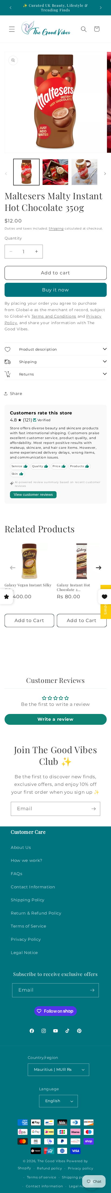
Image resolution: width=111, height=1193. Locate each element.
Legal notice (80, 1186)
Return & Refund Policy (36, 913)
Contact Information (33, 886)
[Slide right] (105, 174)
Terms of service (41, 1177)
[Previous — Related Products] (12, 567)
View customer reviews (33, 494)
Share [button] (16, 393)
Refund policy (49, 1168)
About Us (21, 847)
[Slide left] (6, 174)
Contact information (44, 1186)
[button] (11, 28)
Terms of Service (28, 926)
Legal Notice (24, 952)
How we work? (27, 860)
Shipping (56, 228)
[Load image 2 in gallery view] (55, 172)
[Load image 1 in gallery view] (26, 172)
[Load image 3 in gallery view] (84, 172)
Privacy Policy (26, 939)
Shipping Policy (27, 899)
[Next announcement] (101, 8)
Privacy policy (80, 1168)
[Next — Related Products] (98, 567)
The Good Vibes (51, 1161)
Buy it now (55, 290)
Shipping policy (76, 1177)
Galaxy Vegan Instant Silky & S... (28, 587)
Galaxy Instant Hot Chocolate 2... (73, 587)
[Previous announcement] (10, 8)
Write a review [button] (55, 719)
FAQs (16, 873)
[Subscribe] (93, 809)
